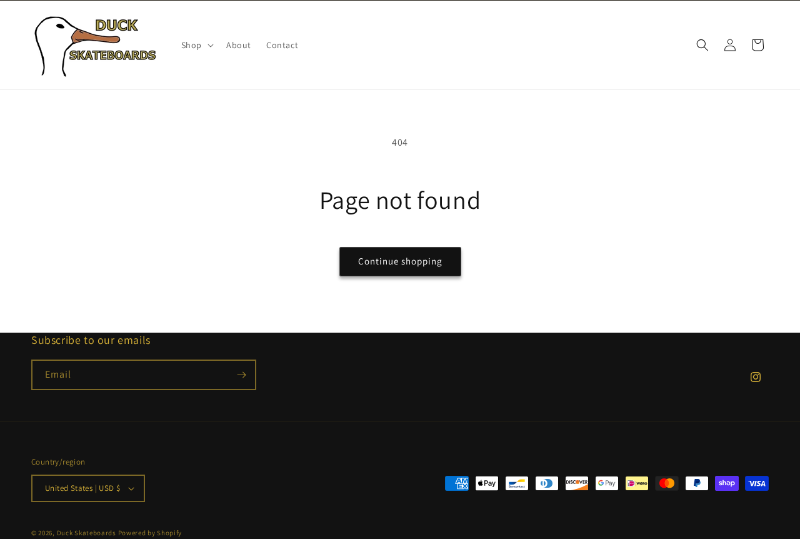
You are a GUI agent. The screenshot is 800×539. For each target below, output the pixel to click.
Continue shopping (400, 261)
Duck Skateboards (86, 532)
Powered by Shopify (150, 532)
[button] (196, 45)
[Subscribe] (241, 375)
